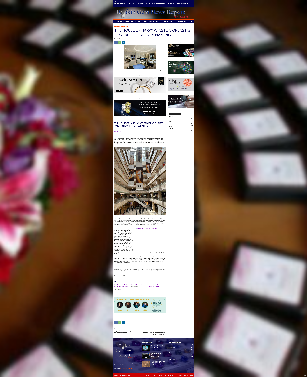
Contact (134, 3)
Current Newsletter (182, 3)
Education (171, 121)
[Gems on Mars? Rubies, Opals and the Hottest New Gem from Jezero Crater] (146, 364)
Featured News (126, 25)
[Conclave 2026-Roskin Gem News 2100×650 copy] (140, 304)
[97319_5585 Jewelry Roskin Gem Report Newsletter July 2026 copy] (140, 107)
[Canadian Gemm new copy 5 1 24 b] (180, 50)
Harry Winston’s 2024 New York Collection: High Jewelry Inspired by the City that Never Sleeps (121, 286)
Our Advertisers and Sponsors (157, 3)
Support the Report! (133, 5)
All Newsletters (172, 3)
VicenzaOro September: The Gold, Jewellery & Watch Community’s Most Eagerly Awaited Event (154, 332)
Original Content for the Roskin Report (128, 21)
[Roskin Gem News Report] (153, 13)
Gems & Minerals (169, 21)
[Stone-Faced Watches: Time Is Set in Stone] (146, 348)
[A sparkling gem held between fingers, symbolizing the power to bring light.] (180, 67)
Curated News (148, 21)
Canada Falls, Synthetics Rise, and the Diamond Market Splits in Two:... (157, 355)
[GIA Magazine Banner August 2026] (140, 84)
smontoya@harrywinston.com (131, 275)
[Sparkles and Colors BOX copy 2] (180, 84)
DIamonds (171, 128)
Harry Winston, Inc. (117, 131)
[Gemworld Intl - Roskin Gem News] (180, 101)
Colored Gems (172, 123)
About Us (128, 3)
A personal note (183, 21)
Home (115, 25)
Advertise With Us (142, 3)
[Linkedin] (123, 42)
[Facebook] (116, 42)
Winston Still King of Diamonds (138, 284)
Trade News (120, 25)
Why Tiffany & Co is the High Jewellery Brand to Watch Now (125, 331)
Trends (170, 126)
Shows (158, 21)
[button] (192, 21)
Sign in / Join (117, 1)
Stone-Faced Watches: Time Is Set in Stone (158, 346)
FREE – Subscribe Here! (119, 3)
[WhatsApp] (119, 42)
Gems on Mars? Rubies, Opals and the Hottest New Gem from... (158, 363)
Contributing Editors (119, 5)
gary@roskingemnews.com (126, 368)
